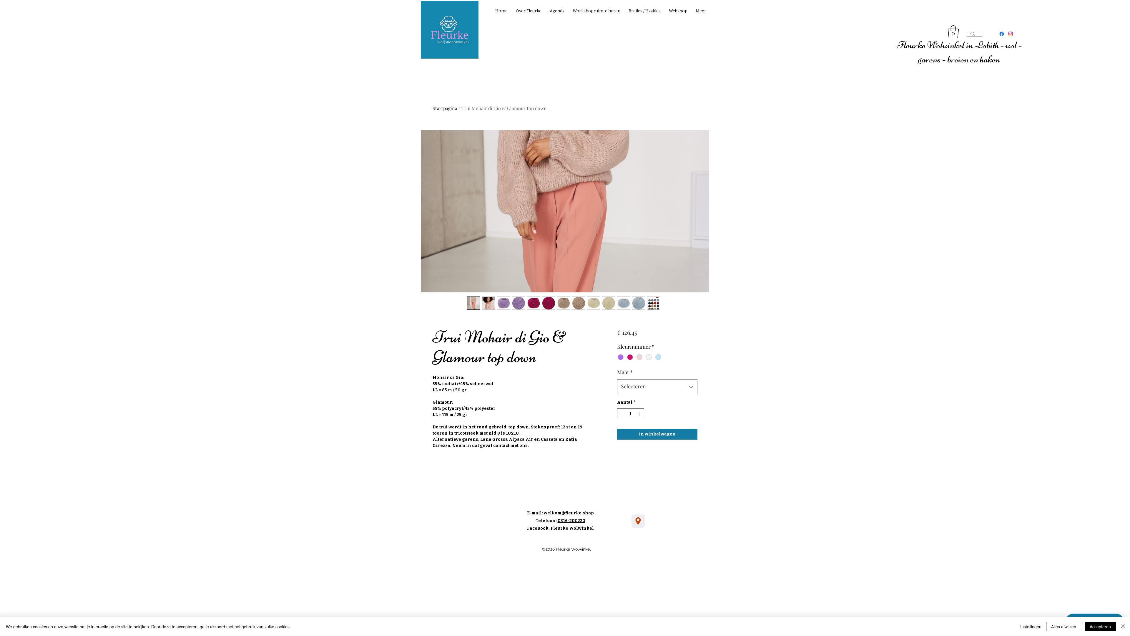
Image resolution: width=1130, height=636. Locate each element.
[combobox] (657, 386)
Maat (625, 372)
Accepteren (1100, 627)
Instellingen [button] (1030, 627)
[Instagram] (1010, 34)
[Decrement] (621, 414)
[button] (953, 31)
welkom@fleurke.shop (569, 513)
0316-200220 (571, 520)
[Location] (638, 521)
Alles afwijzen (1063, 627)
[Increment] (639, 414)
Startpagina (445, 108)
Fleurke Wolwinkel (572, 528)
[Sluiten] (1122, 626)
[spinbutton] (630, 414)
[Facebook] (1002, 34)
